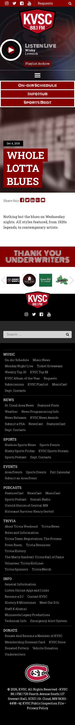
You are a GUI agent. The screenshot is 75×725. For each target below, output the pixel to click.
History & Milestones (20, 603)
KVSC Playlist (38, 384)
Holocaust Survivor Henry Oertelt (29, 511)
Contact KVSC (37, 597)
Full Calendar (60, 472)
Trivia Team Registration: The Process (33, 539)
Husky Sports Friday (20, 451)
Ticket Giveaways (49, 366)
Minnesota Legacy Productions (27, 615)
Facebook (21, 3)
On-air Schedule (37, 85)
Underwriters (15, 654)
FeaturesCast (56, 424)
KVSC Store (57, 642)
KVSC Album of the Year (22, 378)
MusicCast (59, 384)
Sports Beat (37, 102)
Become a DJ (14, 597)
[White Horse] (29, 280)
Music (9, 354)
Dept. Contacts (15, 391)
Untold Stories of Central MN (26, 505)
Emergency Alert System (48, 621)
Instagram (6, 3)
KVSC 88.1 (37, 21)
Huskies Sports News (20, 445)
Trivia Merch (41, 569)
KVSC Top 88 (39, 372)
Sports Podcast (15, 457)
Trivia (9, 521)
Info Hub (38, 94)
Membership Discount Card (25, 642)
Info (7, 578)
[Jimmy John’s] (13, 280)
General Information (20, 584)
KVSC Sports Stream (54, 451)
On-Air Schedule (17, 360)
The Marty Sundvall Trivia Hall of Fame (34, 557)
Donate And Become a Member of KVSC (33, 636)
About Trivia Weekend (21, 526)
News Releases (15, 418)
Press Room (13, 545)
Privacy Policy (37, 708)
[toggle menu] (37, 75)
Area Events (13, 472)
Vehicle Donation (45, 648)
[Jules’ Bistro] (62, 280)
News (8, 400)
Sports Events (50, 445)
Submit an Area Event (21, 478)
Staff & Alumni (16, 609)
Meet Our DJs (49, 603)
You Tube (29, 3)
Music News (41, 360)
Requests (50, 378)
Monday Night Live (19, 366)
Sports (9, 439)
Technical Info (15, 621)
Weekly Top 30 (15, 372)
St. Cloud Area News (19, 405)
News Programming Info (40, 412)
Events (10, 466)
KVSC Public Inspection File (43, 703)
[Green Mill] (46, 280)
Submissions (14, 384)
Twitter (14, 3)
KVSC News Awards (44, 418)
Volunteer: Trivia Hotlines (24, 563)
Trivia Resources (38, 545)
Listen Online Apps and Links (27, 590)
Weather (11, 412)
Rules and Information (22, 533)
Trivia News (50, 526)
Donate (10, 630)
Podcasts (12, 487)
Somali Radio (40, 499)
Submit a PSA (15, 424)
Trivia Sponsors (16, 569)
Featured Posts (48, 405)
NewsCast (36, 424)
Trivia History (15, 551)
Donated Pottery (17, 648)
